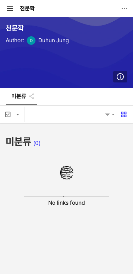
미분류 (18, 96)
